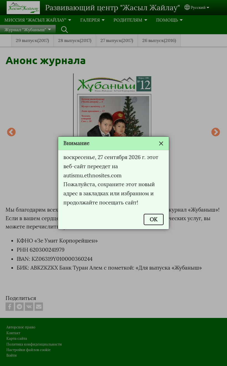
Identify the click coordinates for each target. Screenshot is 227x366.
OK (154, 219)
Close (161, 143)
